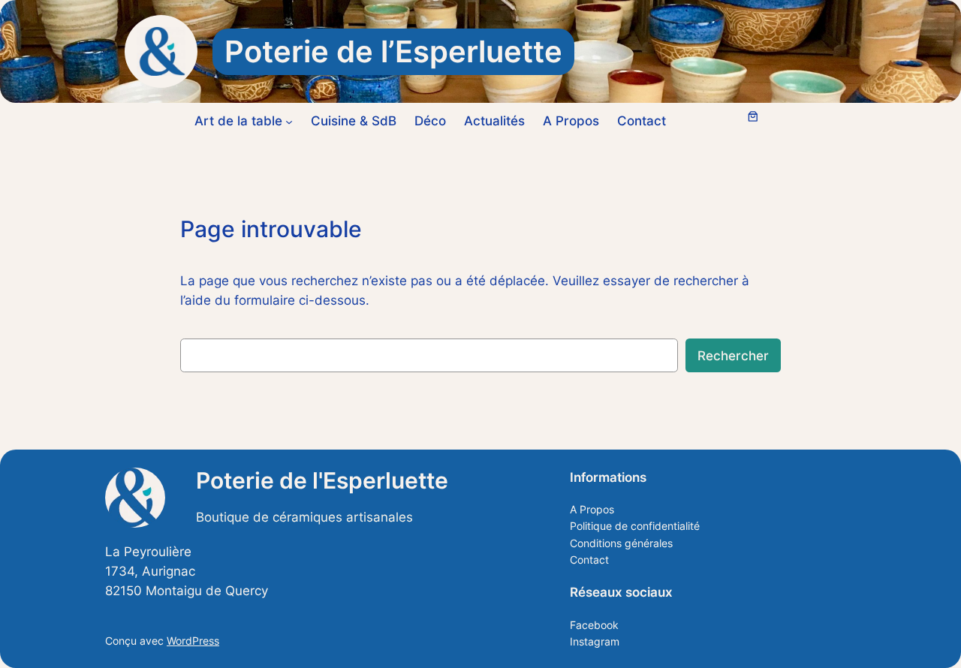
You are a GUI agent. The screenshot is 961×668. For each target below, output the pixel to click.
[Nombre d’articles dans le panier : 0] (753, 116)
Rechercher (733, 355)
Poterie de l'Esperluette (322, 480)
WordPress (193, 640)
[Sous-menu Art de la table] (289, 121)
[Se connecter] (718, 121)
